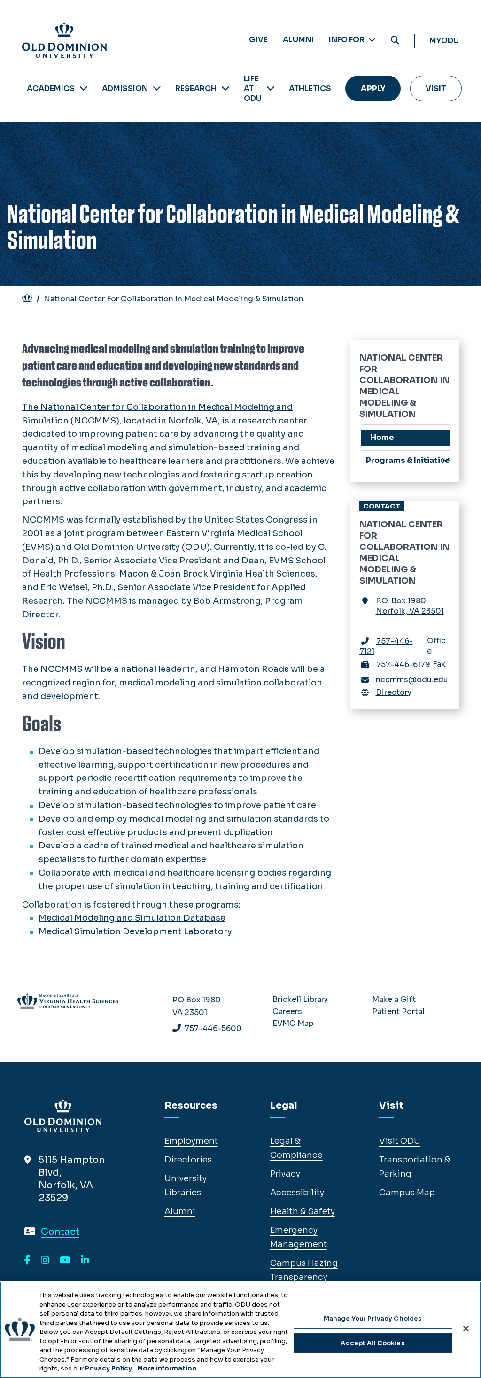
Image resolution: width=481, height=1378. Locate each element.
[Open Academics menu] (83, 88)
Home (382, 437)
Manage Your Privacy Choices (373, 1319)
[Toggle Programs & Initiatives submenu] (446, 460)
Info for (347, 40)
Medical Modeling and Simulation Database (132, 918)
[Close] (466, 1328)
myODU (444, 41)
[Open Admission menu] (157, 88)
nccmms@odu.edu (412, 680)
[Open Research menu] (225, 88)
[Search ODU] (395, 40)
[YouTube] (65, 1260)
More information (166, 1368)
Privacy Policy (108, 1368)
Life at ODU (253, 88)
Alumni (298, 40)
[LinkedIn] (85, 1260)
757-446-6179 (403, 665)
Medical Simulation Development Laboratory (135, 931)
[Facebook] (27, 1260)
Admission (125, 88)
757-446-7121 (386, 646)
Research (196, 88)
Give (258, 40)
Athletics (310, 88)
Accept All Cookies (372, 1343)
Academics (51, 88)
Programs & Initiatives (408, 460)
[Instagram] (45, 1260)
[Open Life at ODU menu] (270, 88)
